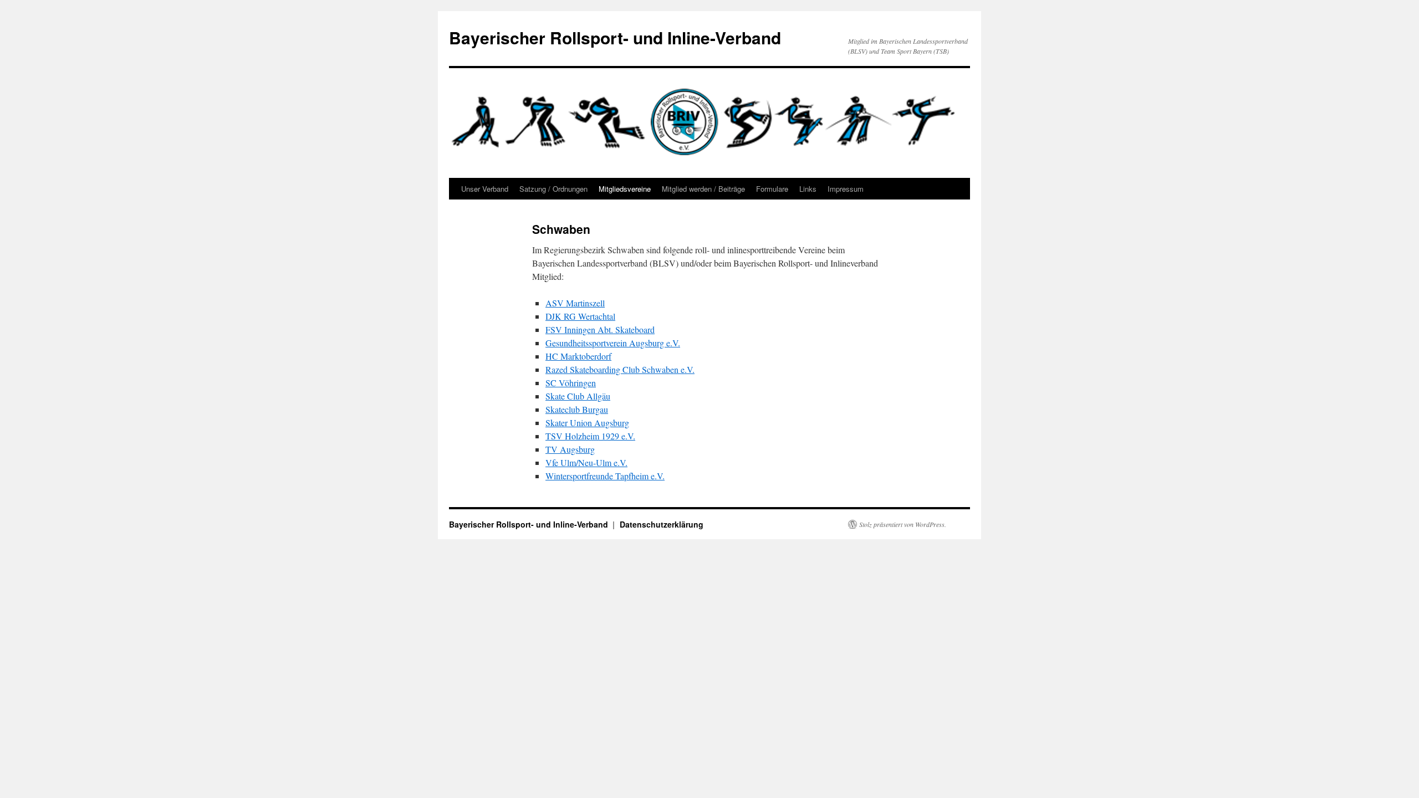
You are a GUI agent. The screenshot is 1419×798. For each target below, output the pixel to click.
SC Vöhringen (570, 382)
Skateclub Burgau (576, 409)
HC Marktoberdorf (578, 356)
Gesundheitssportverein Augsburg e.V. (612, 343)
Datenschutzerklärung (661, 524)
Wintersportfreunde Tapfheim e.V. (605, 476)
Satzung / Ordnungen (553, 188)
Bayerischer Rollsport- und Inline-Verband (615, 37)
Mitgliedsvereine (625, 188)
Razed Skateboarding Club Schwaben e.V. (620, 369)
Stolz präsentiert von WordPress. (902, 524)
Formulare (772, 188)
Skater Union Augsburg (587, 422)
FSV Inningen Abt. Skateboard (600, 329)
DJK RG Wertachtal (580, 316)
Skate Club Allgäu (577, 396)
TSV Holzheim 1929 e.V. (590, 436)
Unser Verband (484, 188)
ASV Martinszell (575, 303)
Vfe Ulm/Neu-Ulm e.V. (586, 462)
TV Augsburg (570, 449)
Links (807, 188)
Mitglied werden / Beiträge (703, 188)
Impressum (846, 188)
